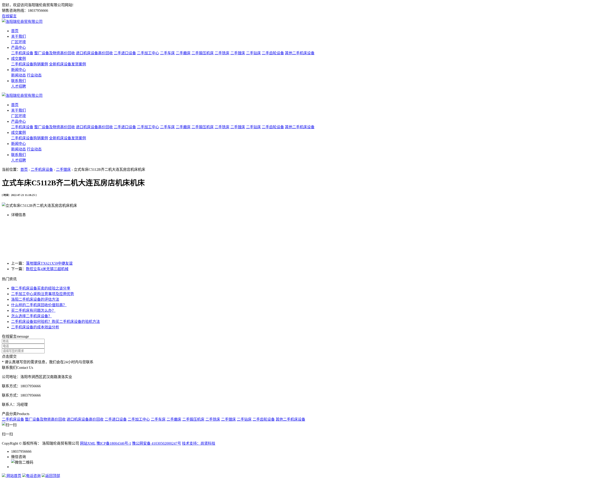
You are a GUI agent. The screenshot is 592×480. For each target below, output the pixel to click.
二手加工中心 (148, 53)
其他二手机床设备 (299, 53)
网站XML (88, 443)
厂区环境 (18, 42)
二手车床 (167, 53)
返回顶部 (52, 476)
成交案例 (18, 59)
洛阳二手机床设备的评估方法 (35, 299)
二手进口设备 (125, 53)
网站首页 (13, 476)
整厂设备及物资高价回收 (54, 53)
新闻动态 (18, 75)
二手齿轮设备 (273, 53)
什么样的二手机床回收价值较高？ (39, 305)
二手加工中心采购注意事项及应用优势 (42, 294)
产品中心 (18, 47)
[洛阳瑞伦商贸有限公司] (22, 22)
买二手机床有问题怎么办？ (33, 310)
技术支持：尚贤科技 (198, 443)
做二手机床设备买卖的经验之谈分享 (40, 288)
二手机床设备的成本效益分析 (35, 327)
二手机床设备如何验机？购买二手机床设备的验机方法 (55, 322)
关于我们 (18, 36)
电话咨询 (33, 476)
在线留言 (9, 16)
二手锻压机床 (202, 53)
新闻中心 (18, 70)
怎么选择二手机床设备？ (31, 316)
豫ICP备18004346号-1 (113, 443)
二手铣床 (222, 53)
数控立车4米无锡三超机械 (47, 269)
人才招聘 (18, 86)
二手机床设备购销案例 (29, 64)
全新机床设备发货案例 (67, 64)
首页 (14, 31)
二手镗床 (237, 53)
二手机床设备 (22, 53)
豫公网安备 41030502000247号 (156, 443)
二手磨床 (183, 53)
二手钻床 (253, 53)
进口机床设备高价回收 (94, 53)
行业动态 (34, 75)
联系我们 (18, 81)
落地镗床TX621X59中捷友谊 (49, 263)
